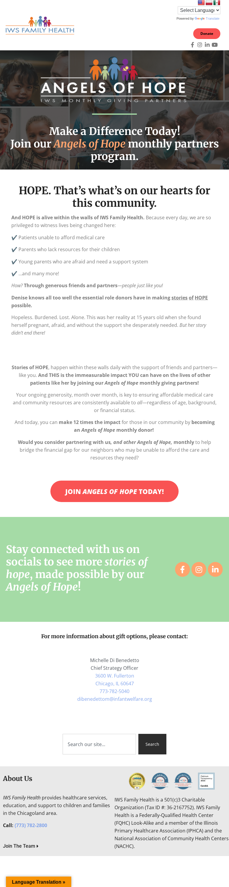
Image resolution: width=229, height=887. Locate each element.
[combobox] (99, 744)
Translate (212, 18)
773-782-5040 (114, 691)
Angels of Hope (90, 143)
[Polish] (209, 3)
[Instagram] (199, 44)
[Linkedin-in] (207, 44)
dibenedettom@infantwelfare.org (114, 699)
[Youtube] (214, 44)
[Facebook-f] (192, 44)
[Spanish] (216, 3)
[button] (163, 25)
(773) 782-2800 (31, 825)
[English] (201, 3)
